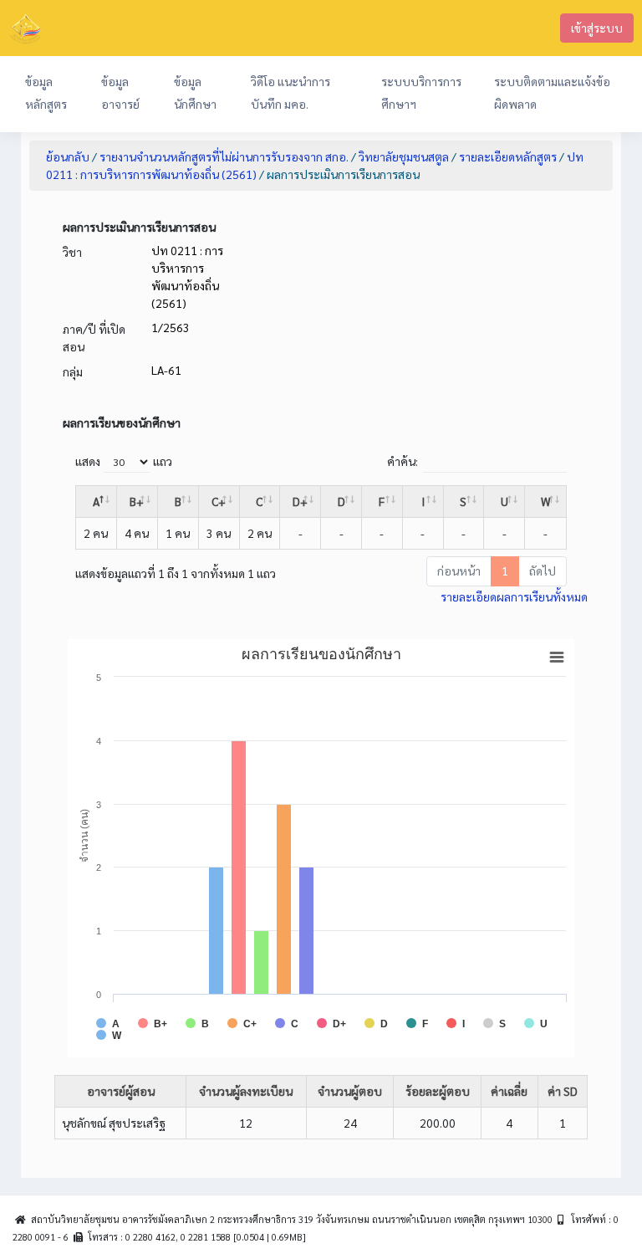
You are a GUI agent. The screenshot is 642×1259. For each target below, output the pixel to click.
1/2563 (170, 327)
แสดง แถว (123, 460)
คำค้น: (402, 460)
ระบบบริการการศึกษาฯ (421, 92)
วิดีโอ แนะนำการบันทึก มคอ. (290, 92)
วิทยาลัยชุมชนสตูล (404, 156)
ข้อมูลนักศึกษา (195, 92)
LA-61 (166, 369)
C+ (218, 501)
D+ (300, 501)
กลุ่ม (73, 371)
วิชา (72, 251)
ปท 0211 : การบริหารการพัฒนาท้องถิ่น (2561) (187, 276)
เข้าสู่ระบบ (597, 27)
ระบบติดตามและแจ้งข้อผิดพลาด (552, 92)
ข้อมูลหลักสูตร (46, 92)
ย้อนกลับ (67, 156)
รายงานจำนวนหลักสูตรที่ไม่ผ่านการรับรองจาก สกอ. (224, 156)
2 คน (96, 532)
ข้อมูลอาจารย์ (120, 92)
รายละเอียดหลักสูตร (508, 156)
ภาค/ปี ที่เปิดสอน (94, 337)
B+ (137, 501)
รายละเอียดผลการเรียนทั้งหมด (514, 596)
